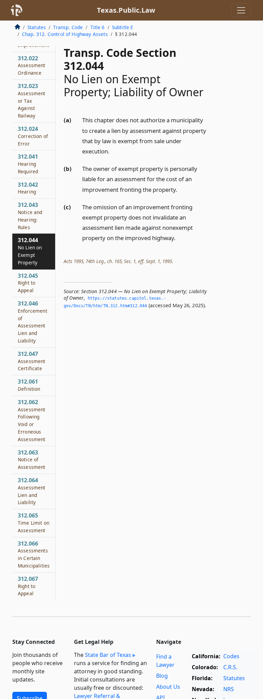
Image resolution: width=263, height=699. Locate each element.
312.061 (29, 385)
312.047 (32, 361)
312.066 (34, 554)
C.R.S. (230, 667)
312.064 (32, 490)
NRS (228, 689)
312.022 (32, 65)
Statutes (36, 27)
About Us (168, 686)
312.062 (32, 420)
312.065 (33, 523)
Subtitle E (123, 27)
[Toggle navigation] (241, 10)
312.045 (28, 283)
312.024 (33, 136)
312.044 (30, 250)
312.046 (32, 322)
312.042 (28, 188)
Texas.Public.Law (126, 10)
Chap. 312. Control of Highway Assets (65, 34)
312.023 (32, 100)
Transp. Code (68, 27)
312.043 (30, 215)
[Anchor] (113, 151)
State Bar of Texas (108, 655)
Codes (231, 656)
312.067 (28, 586)
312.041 (28, 164)
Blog (162, 675)
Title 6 (97, 27)
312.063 (32, 460)
